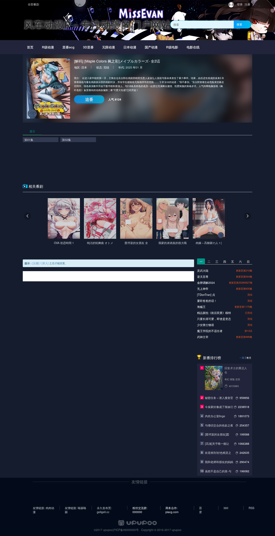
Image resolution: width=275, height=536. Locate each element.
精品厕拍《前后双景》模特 (214, 313)
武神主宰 (202, 337)
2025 (129, 67)
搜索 (239, 24)
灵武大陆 (202, 271)
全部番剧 (33, 4)
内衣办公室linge (215, 416)
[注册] (35, 263)
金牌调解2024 (206, 283)
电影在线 (193, 47)
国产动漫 (151, 47)
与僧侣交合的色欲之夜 (219, 425)
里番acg (68, 47)
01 (137, 67)
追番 (89, 99)
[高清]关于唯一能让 (217, 444)
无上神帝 (202, 289)
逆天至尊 (202, 277)
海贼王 (201, 307)
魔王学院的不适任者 (209, 331)
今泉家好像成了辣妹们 (219, 407)
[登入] (45, 263)
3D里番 (88, 47)
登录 (240, 4)
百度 (200, 508)
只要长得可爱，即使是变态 (214, 319)
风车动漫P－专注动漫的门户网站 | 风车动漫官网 (132, 24)
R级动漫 (48, 47)
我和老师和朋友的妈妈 (219, 462)
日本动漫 (129, 47)
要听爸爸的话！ (207, 301)
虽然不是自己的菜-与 (218, 471)
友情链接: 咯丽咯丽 (75, 508)
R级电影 (172, 47)
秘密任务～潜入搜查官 (219, 398)
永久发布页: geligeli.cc (104, 508)
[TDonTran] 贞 (206, 295)
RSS (251, 508)
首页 (30, 47)
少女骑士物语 (205, 325)
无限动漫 (108, 47)
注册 (247, 4)
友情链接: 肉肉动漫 (43, 508)
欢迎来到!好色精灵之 (218, 453)
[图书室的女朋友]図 (217, 434)
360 (225, 508)
